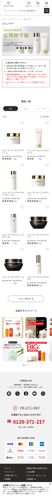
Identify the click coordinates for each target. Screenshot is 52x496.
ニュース (7, 468)
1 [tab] (24, 365)
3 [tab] (28, 365)
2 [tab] (26, 365)
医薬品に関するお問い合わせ (37, 468)
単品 (26, 108)
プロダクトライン (14, 19)
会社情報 (30, 479)
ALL (10, 108)
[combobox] (23, 10)
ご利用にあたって (10, 475)
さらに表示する (26, 299)
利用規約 (7, 479)
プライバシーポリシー (35, 475)
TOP (3, 19)
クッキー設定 (12, 491)
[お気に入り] (22, 122)
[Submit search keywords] (46, 10)
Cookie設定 (31, 472)
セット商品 (41, 108)
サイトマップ (9, 472)
